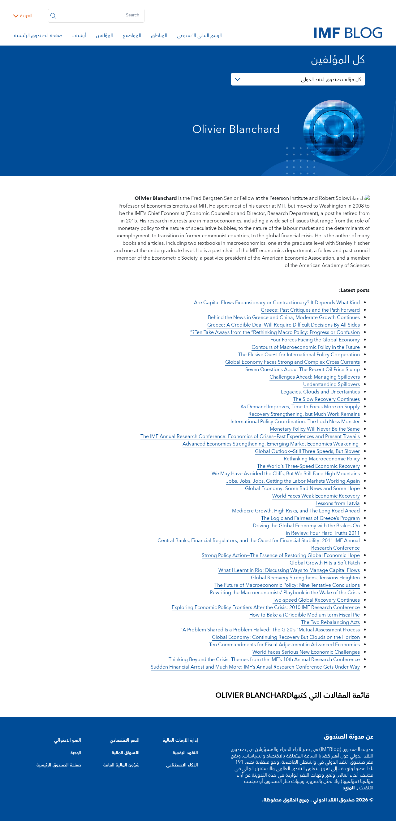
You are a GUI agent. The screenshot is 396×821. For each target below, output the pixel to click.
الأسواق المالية (126, 753)
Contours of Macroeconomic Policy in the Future (306, 347)
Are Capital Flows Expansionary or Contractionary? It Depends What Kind (277, 302)
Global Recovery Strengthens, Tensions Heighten (305, 577)
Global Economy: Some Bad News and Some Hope (302, 488)
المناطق (159, 36)
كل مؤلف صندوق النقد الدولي (331, 79)
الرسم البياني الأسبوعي (199, 36)
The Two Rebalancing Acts (330, 622)
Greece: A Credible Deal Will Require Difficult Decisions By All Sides (283, 325)
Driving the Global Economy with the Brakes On (306, 525)
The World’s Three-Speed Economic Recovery (308, 466)
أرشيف (79, 36)
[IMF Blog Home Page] (348, 32)
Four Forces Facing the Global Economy (315, 340)
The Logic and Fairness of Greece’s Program (310, 518)
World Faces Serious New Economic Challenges (306, 652)
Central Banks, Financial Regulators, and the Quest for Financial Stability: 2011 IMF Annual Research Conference (258, 544)
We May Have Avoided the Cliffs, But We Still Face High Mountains (286, 473)
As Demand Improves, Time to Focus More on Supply (300, 406)
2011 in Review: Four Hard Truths (323, 533)
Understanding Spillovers (331, 384)
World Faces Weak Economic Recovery (316, 496)
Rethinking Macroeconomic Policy (322, 458)
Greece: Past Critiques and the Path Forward (310, 310)
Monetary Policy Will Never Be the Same (315, 429)
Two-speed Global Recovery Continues (316, 600)
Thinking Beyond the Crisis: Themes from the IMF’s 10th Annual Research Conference (264, 659)
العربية (26, 16)
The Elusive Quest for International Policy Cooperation (299, 354)
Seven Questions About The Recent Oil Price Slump (302, 369)
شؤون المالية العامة (121, 765)
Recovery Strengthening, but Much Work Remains (304, 414)
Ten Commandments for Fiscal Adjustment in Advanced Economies (284, 644)
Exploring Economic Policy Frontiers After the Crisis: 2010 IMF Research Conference (266, 607)
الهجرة (76, 753)
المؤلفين (104, 36)
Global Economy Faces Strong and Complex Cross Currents (292, 362)
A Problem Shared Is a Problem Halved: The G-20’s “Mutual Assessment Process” (270, 630)
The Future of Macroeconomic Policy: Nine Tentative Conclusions (287, 585)
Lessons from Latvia (338, 503)
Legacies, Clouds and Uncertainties (320, 392)
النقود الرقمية (185, 753)
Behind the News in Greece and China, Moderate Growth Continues (284, 317)
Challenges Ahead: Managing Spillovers (314, 377)
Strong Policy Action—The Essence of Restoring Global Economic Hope (281, 555)
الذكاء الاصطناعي (182, 765)
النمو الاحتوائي (67, 740)
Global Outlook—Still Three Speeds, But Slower (307, 451)
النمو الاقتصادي (125, 740)
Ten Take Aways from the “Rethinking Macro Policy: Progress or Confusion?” (275, 332)
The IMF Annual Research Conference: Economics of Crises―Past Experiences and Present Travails (250, 436)
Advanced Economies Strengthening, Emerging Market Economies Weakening (271, 444)
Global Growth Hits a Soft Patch (325, 563)
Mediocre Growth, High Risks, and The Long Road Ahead (296, 511)
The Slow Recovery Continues (326, 399)
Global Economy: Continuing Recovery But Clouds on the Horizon (286, 637)
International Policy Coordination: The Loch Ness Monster (295, 421)
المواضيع (132, 36)
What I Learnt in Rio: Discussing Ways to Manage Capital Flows (289, 570)
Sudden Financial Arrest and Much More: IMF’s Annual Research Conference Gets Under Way (255, 667)
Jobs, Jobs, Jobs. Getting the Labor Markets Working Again (293, 481)
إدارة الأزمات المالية (180, 740)
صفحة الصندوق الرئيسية (38, 36)
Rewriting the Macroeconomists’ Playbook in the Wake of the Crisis (285, 592)
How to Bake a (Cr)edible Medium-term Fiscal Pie (304, 615)
